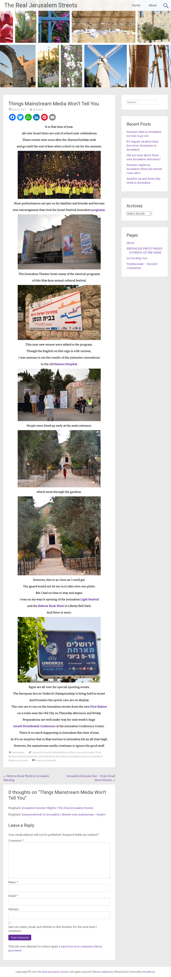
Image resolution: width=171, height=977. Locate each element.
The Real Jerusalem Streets (40, 5)
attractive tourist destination (50, 752)
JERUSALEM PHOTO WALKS (144, 248)
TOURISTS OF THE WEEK (145, 252)
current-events (86, 752)
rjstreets (38, 109)
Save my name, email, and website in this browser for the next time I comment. (52, 929)
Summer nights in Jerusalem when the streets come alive (144, 169)
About (153, 5)
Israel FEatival (46, 756)
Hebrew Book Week (51, 606)
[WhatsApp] (28, 117)
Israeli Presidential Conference (34, 726)
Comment (16, 840)
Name (13, 882)
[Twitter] (20, 117)
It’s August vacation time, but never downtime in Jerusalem (143, 145)
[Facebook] (12, 117)
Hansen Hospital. (66, 364)
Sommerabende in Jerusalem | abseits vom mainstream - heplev (64, 814)
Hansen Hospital (27, 756)
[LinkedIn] (36, 117)
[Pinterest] (44, 117)
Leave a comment (45, 760)
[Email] (52, 117)
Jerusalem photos (79, 756)
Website (13, 909)
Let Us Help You (137, 258)
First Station (98, 706)
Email (13, 895)
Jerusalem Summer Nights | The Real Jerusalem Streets (57, 808)
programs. (98, 210)
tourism (23, 760)
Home (136, 5)
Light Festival (89, 599)
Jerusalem (19, 752)
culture (72, 752)
